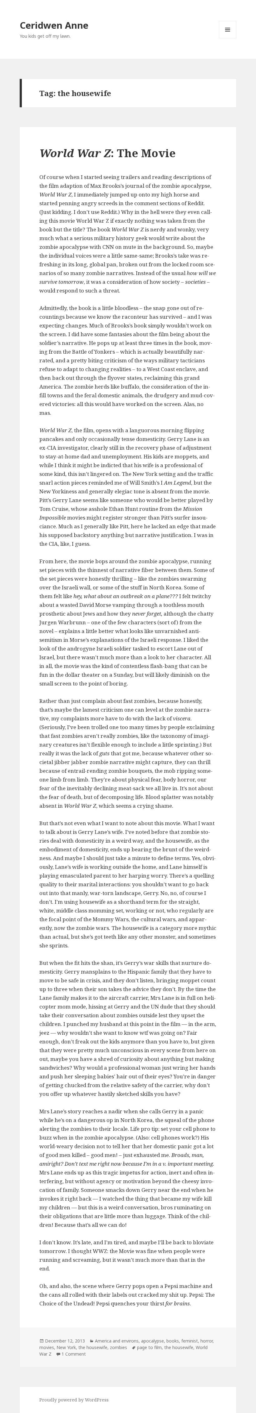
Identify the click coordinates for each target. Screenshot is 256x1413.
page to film (149, 1347)
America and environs (117, 1341)
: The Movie (107, 153)
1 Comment (74, 1354)
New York (66, 1347)
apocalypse (152, 1341)
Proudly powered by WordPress (74, 1400)
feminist (189, 1341)
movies (46, 1347)
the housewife (92, 1347)
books (172, 1341)
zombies (118, 1347)
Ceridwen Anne (54, 25)
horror (206, 1341)
